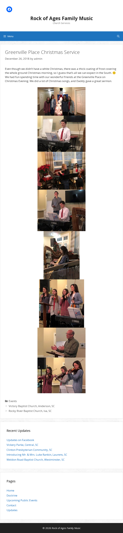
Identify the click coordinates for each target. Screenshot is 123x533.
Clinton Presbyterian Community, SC (29, 450)
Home (10, 490)
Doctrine (12, 495)
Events (13, 401)
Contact (11, 505)
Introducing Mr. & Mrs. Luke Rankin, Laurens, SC (37, 454)
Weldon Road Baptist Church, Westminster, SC (36, 459)
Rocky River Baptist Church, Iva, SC (30, 411)
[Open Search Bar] (118, 36)
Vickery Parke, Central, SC (22, 445)
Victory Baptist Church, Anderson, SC (32, 406)
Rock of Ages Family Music (61, 18)
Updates (12, 510)
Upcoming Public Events (22, 500)
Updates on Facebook (20, 440)
